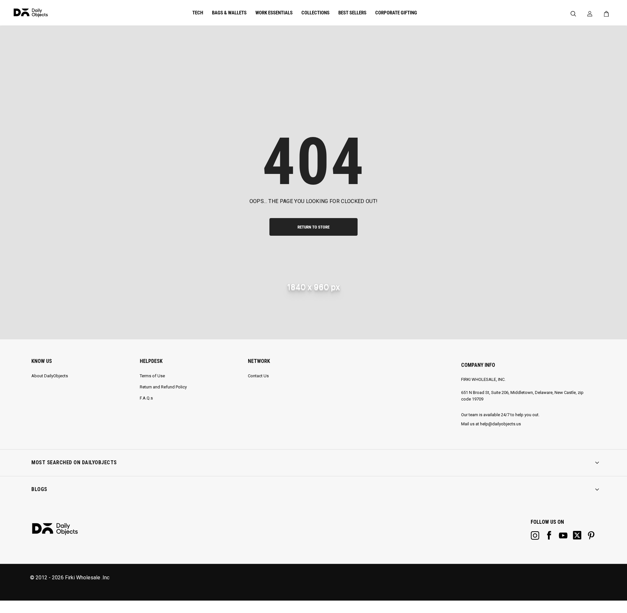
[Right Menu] (589, 14)
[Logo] (53, 13)
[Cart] (607, 13)
